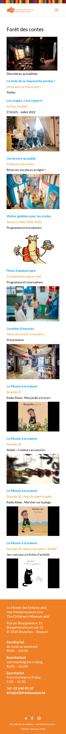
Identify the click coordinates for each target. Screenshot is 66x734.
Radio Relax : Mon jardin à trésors (28, 398)
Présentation (15, 340)
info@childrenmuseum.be (26, 693)
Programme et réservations (25, 282)
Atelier (11, 92)
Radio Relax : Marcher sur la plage (29, 502)
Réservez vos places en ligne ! (26, 170)
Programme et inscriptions (24, 227)
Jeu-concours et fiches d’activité (28, 554)
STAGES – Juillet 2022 (21, 112)
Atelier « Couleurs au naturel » (26, 450)
